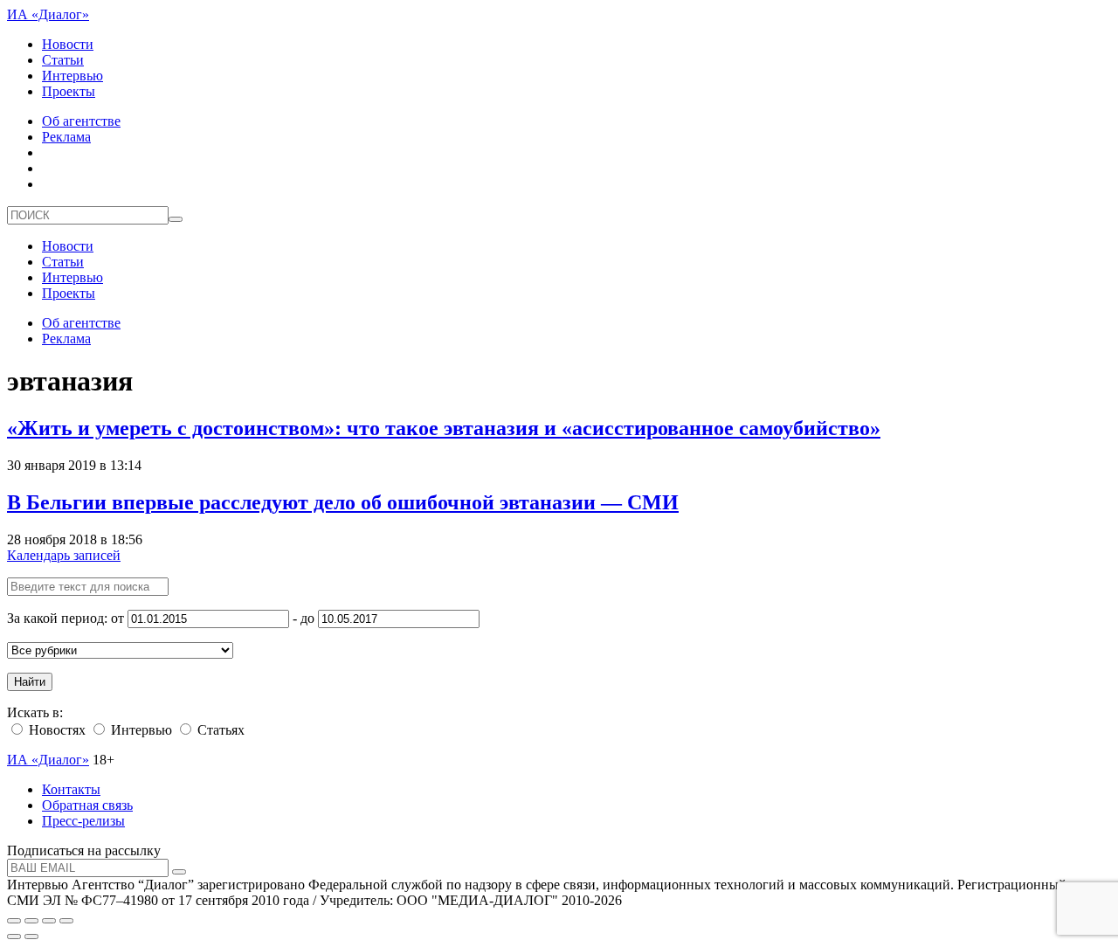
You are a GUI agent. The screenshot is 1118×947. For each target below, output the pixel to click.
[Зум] (66, 920)
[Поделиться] (31, 920)
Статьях (219, 729)
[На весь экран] (49, 920)
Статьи (63, 59)
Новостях (55, 729)
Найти (29, 681)
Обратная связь (87, 805)
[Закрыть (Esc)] (14, 920)
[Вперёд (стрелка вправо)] (31, 936)
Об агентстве (81, 121)
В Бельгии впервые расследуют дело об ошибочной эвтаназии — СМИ (343, 502)
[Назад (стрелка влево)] (14, 936)
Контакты (71, 789)
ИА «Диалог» (48, 14)
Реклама (66, 136)
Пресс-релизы (83, 820)
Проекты (68, 91)
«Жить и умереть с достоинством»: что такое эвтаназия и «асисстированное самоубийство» (443, 428)
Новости (67, 44)
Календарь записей (64, 555)
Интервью (72, 75)
